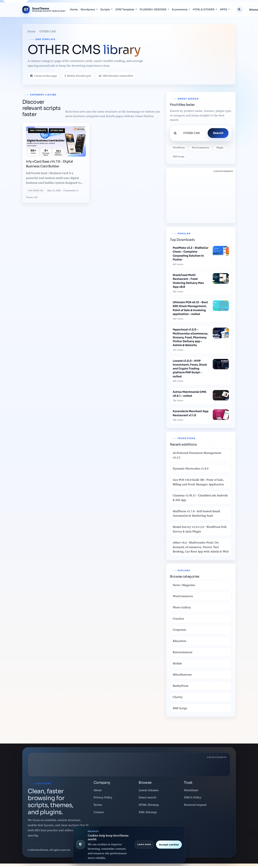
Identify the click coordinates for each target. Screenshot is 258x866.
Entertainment (182, 652)
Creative (178, 618)
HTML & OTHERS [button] (204, 9)
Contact (99, 812)
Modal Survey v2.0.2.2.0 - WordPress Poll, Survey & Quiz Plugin (200, 529)
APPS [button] (224, 9)
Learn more (144, 844)
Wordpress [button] (88, 9)
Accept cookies (169, 844)
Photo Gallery (182, 607)
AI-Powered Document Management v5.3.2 (197, 455)
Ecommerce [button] (180, 9)
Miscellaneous (182, 674)
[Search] (239, 9)
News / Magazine (184, 585)
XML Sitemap (148, 812)
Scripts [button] (105, 9)
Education (179, 641)
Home (74, 9)
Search (218, 133)
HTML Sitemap (149, 805)
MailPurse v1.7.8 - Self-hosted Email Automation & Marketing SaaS (196, 513)
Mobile (177, 663)
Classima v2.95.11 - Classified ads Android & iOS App (200, 497)
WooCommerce (200, 147)
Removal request (195, 805)
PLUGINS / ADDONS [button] (153, 9)
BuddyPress (180, 686)
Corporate (179, 630)
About (98, 790)
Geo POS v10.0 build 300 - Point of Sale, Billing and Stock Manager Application (198, 482)
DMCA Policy (192, 797)
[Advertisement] (200, 195)
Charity (178, 697)
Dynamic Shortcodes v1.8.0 (190, 468)
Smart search (147, 797)
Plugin (219, 147)
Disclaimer (191, 790)
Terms (98, 805)
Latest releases (148, 790)
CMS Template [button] (125, 9)
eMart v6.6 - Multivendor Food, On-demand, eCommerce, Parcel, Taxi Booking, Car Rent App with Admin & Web (201, 546)
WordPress (179, 147)
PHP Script (178, 156)
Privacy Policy (103, 797)
